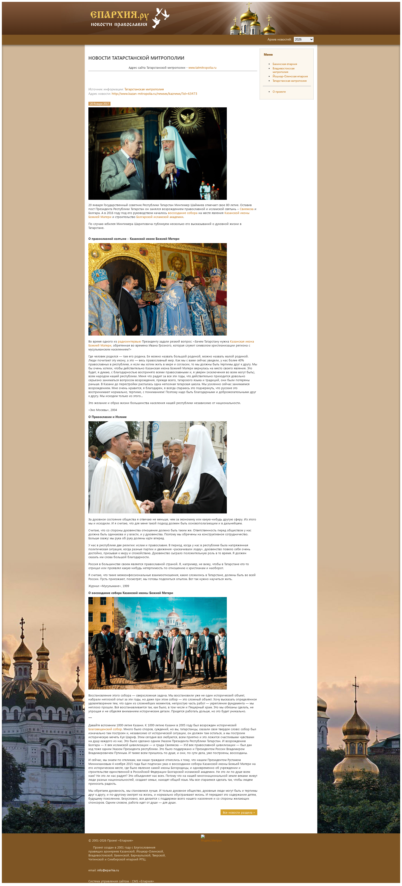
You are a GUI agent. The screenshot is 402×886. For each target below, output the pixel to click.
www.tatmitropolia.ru (202, 67)
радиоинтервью (129, 341)
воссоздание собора (183, 213)
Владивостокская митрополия (284, 70)
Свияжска (247, 209)
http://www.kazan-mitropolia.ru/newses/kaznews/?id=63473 (154, 93)
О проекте (279, 91)
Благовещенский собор (105, 729)
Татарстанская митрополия (144, 89)
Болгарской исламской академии (159, 217)
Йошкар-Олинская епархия (290, 76)
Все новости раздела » (239, 812)
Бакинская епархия (285, 64)
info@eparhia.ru (108, 870)
